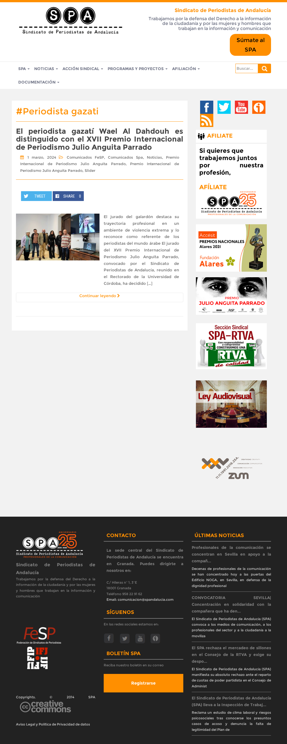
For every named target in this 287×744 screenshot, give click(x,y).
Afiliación (184, 68)
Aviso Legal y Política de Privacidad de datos (53, 724)
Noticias (44, 68)
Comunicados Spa (125, 157)
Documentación (37, 82)
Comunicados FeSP (85, 157)
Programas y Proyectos (136, 68)
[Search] (264, 68)
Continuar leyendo (98, 295)
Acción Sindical (81, 68)
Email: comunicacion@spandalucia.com (140, 599)
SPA (22, 68)
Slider (90, 170)
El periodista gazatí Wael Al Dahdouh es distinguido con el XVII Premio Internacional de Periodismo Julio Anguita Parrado (99, 139)
